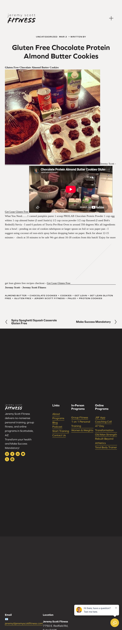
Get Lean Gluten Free (17, 211)
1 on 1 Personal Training (80, 423)
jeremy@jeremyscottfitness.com (24, 623)
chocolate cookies (43, 295)
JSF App (100, 417)
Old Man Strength (106, 434)
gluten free (22, 298)
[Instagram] (7, 454)
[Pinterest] (12, 459)
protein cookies (90, 298)
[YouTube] (23, 454)
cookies (66, 295)
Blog (55, 422)
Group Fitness (79, 417)
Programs (58, 418)
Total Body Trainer (106, 447)
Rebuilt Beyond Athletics (104, 441)
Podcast (57, 426)
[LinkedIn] (18, 454)
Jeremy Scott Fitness (49, 298)
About (56, 413)
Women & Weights (82, 430)
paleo (72, 298)
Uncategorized (46, 36)
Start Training (60, 431)
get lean (81, 295)
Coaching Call (103, 421)
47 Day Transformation (104, 428)
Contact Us (59, 435)
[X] (7, 459)
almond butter (16, 295)
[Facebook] (12, 454)
